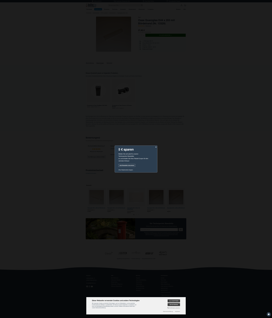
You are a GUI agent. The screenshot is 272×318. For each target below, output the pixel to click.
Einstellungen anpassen (174, 307)
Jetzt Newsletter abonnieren (126, 165)
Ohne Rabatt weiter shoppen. (125, 170)
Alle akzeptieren (173, 300)
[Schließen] (156, 147)
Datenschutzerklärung (168, 311)
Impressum (177, 311)
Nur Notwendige (174, 304)
